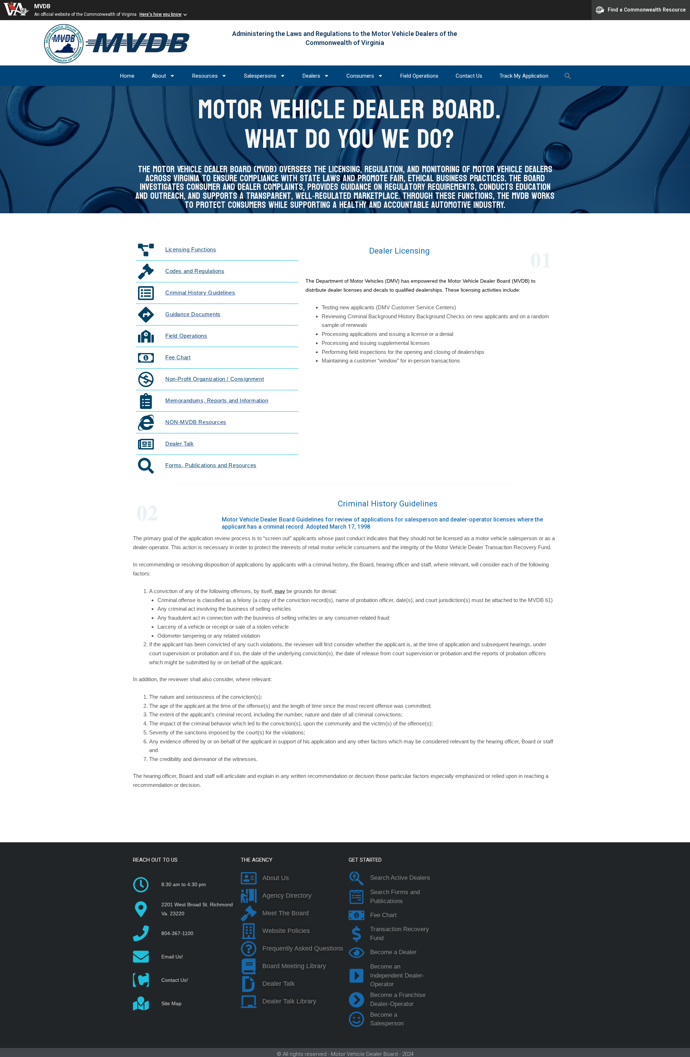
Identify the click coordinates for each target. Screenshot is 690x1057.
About (159, 76)
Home (127, 76)
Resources (205, 76)
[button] (568, 75)
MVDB (42, 6)
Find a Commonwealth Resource (647, 9)
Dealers (311, 76)
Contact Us (469, 76)
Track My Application (524, 76)
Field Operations (419, 76)
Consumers (360, 76)
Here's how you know (160, 14)
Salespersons (260, 76)
